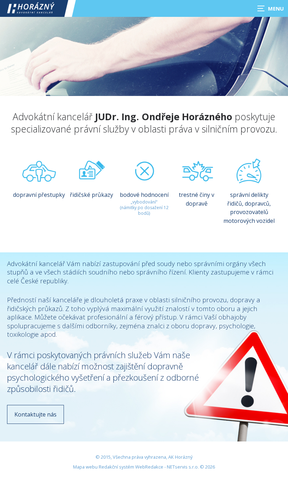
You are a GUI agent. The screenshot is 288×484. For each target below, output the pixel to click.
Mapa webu (85, 467)
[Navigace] (270, 8)
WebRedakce (149, 467)
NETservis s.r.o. (183, 467)
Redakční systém (116, 467)
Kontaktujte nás (35, 414)
